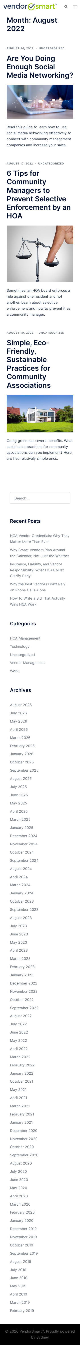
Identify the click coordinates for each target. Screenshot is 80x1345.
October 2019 (21, 1245)
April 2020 (19, 1196)
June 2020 (19, 1179)
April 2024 (19, 877)
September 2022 (24, 1008)
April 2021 (18, 1097)
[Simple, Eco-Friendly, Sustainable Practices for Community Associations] (40, 413)
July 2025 (18, 786)
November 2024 (24, 844)
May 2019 (18, 1286)
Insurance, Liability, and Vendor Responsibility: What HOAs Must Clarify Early (37, 570)
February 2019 (22, 1310)
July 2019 (18, 1270)
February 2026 (22, 746)
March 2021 (20, 1106)
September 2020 (24, 1155)
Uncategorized (52, 48)
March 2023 (20, 958)
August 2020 (21, 1163)
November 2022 (24, 991)
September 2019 (24, 1253)
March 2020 (20, 1204)
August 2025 (21, 778)
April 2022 (19, 1048)
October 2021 (21, 1081)
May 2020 (18, 1188)
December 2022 (23, 983)
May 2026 (18, 721)
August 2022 (21, 1016)
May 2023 (18, 942)
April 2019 (18, 1294)
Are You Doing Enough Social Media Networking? (40, 67)
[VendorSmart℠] (30, 6)
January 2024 (21, 893)
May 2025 (18, 803)
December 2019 (23, 1228)
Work (14, 671)
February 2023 (22, 967)
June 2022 (19, 1032)
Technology (20, 646)
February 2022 (22, 1065)
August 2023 (21, 917)
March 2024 (20, 885)
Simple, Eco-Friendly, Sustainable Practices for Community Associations (29, 364)
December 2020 (23, 1130)
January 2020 (21, 1220)
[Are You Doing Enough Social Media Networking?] (40, 101)
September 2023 (24, 909)
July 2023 (18, 926)
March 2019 (20, 1302)
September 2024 (24, 860)
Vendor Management (27, 662)
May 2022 (18, 1040)
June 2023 (19, 934)
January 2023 (21, 975)
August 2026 (21, 705)
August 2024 (21, 868)
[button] (66, 7)
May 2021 (18, 1089)
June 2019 (18, 1278)
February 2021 (22, 1114)
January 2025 (21, 827)
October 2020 (22, 1147)
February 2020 (22, 1212)
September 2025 (24, 770)
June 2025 (19, 795)
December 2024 (23, 836)
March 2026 (20, 737)
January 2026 (21, 754)
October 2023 (22, 901)
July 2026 (18, 713)
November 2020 (24, 1139)
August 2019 (20, 1261)
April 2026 (19, 729)
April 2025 (19, 811)
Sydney (42, 1337)
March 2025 (20, 819)
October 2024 (22, 852)
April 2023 (19, 950)
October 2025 (22, 762)
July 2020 (18, 1171)
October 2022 (22, 999)
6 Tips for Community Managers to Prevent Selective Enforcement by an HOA (39, 194)
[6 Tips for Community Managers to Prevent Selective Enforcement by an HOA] (40, 253)
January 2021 (21, 1122)
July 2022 (18, 1024)
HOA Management (25, 638)
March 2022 (20, 1057)
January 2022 (21, 1073)
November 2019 (23, 1237)
